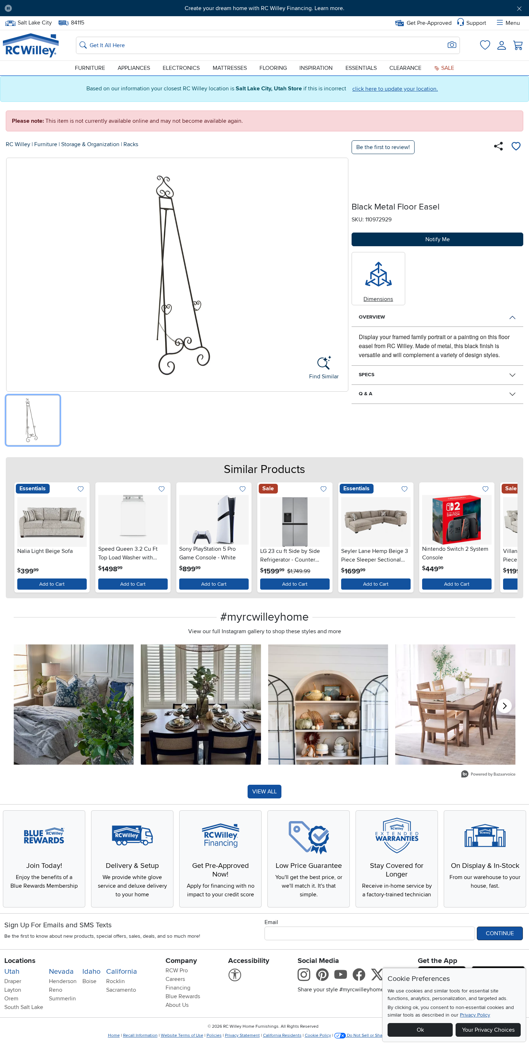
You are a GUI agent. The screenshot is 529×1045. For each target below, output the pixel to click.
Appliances (134, 68)
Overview (372, 317)
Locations (20, 960)
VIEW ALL (264, 791)
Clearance (405, 68)
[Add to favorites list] (516, 147)
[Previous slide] (21, 536)
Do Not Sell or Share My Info (374, 1035)
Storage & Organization (90, 144)
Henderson (63, 981)
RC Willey (18, 144)
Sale (447, 68)
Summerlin (62, 998)
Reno (55, 990)
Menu (513, 23)
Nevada (61, 971)
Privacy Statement (242, 1035)
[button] (58, 8)
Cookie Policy (318, 1035)
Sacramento (121, 990)
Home (114, 1035)
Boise (89, 981)
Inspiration (316, 68)
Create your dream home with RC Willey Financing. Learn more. (264, 8)
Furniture (90, 68)
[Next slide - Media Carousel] (504, 706)
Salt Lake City (34, 22)
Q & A (365, 394)
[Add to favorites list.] (81, 490)
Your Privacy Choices (488, 1029)
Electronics (181, 68)
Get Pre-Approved (429, 23)
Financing (178, 987)
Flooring (273, 68)
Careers (175, 979)
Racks (130, 144)
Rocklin (115, 981)
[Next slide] (507, 536)
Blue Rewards (183, 996)
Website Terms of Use (182, 1035)
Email (271, 922)
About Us (177, 1005)
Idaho (91, 971)
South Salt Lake (23, 1007)
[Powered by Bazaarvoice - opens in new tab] (488, 774)
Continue (500, 933)
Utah (11, 971)
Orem (11, 998)
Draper (12, 981)
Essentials (361, 68)
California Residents (282, 1035)
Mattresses (230, 68)
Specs (366, 374)
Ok (420, 1029)
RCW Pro (177, 970)
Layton (12, 990)
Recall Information (140, 1035)
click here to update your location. (395, 89)
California (121, 971)
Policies (214, 1035)
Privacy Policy (475, 1015)
